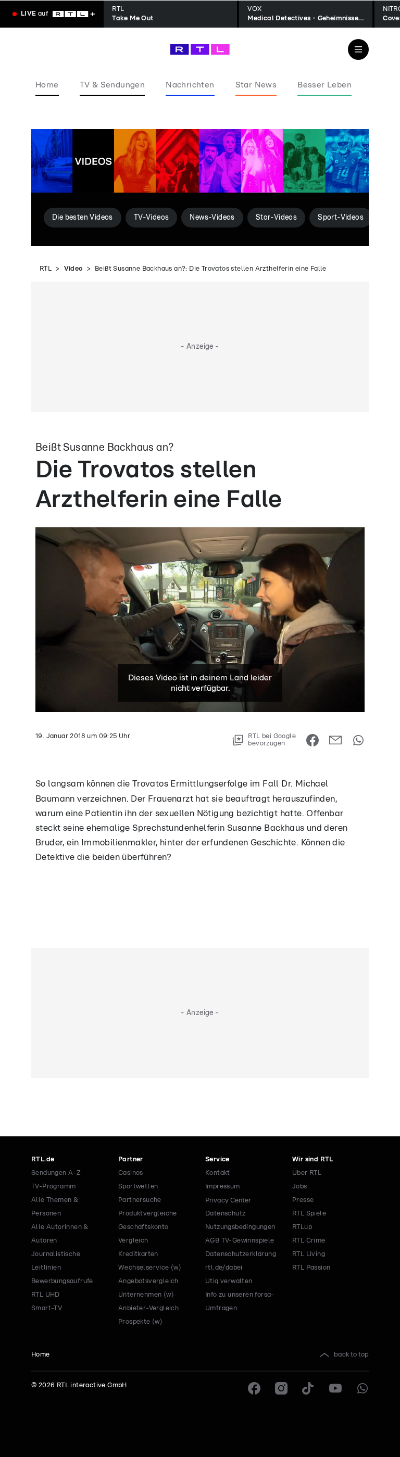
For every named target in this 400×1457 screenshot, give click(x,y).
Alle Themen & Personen (54, 1207)
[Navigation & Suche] (358, 49)
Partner (130, 1159)
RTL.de (42, 1159)
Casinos (130, 1173)
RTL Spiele (309, 1213)
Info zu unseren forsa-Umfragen (239, 1301)
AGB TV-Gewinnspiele (239, 1240)
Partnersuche (139, 1200)
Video (73, 268)
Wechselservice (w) (149, 1267)
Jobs (299, 1186)
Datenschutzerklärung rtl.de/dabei (240, 1261)
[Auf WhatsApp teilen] (358, 740)
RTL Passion (311, 1267)
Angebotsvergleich (148, 1281)
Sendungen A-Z (56, 1173)
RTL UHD (45, 1294)
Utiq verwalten (229, 1281)
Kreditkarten (138, 1254)
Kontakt (217, 1173)
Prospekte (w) (140, 1322)
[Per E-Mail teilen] (335, 740)
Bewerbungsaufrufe (62, 1281)
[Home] (200, 49)
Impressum (222, 1186)
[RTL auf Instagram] (281, 1388)
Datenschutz (225, 1213)
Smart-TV (46, 1308)
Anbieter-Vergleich (148, 1308)
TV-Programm (53, 1186)
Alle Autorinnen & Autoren (60, 1234)
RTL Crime (309, 1240)
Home (40, 1354)
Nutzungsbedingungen (240, 1227)
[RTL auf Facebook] (254, 1388)
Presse (303, 1200)
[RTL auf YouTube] (335, 1388)
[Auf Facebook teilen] (312, 740)
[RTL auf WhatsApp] (362, 1388)
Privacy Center (228, 1200)
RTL (46, 268)
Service (217, 1159)
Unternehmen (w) (146, 1294)
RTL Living (308, 1254)
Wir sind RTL (312, 1159)
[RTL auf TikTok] (308, 1388)
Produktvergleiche (147, 1213)
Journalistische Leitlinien (55, 1261)
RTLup (302, 1227)
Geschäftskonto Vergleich (143, 1234)
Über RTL (306, 1173)
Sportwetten (138, 1186)
